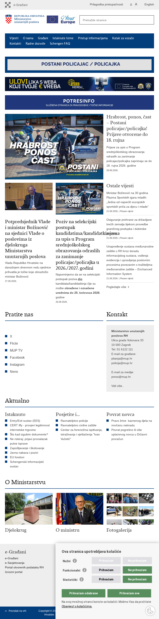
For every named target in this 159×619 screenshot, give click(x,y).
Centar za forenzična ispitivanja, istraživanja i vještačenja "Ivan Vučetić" (81, 434)
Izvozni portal (13, 572)
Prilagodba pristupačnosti (106, 4)
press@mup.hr (121, 376)
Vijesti (14, 38)
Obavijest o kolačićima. (77, 606)
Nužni (67, 561)
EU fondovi (17, 457)
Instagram (17, 364)
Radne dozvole (35, 43)
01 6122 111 (125, 349)
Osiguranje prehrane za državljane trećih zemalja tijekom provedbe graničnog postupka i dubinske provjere (129, 228)
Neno (14, 371)
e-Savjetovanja (14, 562)
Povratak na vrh (17, 610)
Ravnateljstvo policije (74, 420)
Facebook (17, 357)
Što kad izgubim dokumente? (29, 434)
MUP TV (16, 350)
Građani (43, 38)
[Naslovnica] (25, 21)
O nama (28, 38)
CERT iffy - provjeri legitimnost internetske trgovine (30, 427)
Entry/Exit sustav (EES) (25, 420)
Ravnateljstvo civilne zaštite (78, 425)
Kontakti (15, 43)
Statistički (70, 579)
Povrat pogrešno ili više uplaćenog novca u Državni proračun (129, 434)
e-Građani (11, 558)
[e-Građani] (22, 5)
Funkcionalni (71, 570)
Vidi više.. (117, 385)
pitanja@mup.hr (121, 358)
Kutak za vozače (123, 38)
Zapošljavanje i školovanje (27, 448)
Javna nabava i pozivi (24, 452)
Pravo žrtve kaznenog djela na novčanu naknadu (131, 423)
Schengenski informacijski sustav (27, 464)
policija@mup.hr (121, 363)
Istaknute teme (63, 38)
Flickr (14, 343)
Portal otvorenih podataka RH (24, 567)
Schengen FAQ (60, 43)
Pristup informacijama (93, 38)
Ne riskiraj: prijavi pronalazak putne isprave (29, 441)
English (149, 4)
